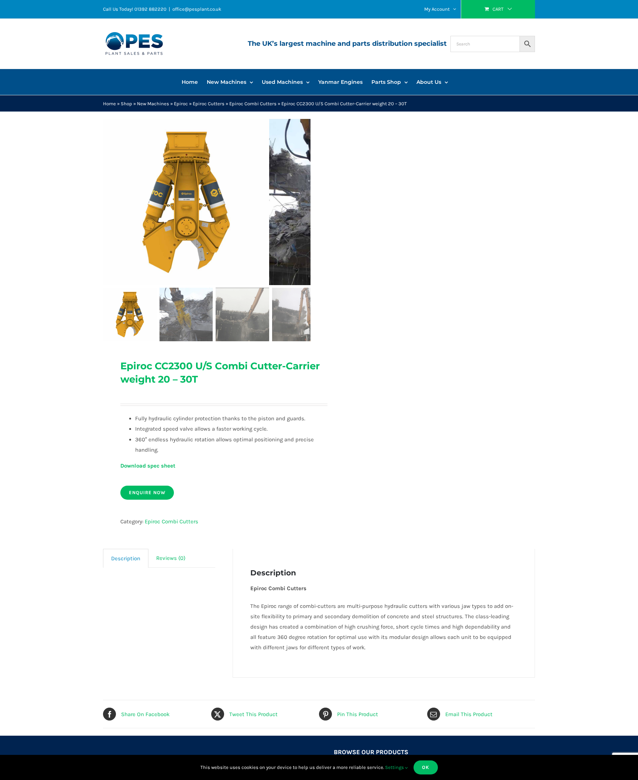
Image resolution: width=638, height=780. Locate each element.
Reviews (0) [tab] (170, 558)
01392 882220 (150, 9)
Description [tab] (125, 558)
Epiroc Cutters (208, 103)
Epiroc (181, 103)
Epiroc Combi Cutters (253, 103)
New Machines (153, 103)
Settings (395, 767)
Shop (126, 103)
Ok (425, 767)
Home (109, 103)
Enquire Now (147, 492)
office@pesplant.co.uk (196, 9)
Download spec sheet (147, 465)
